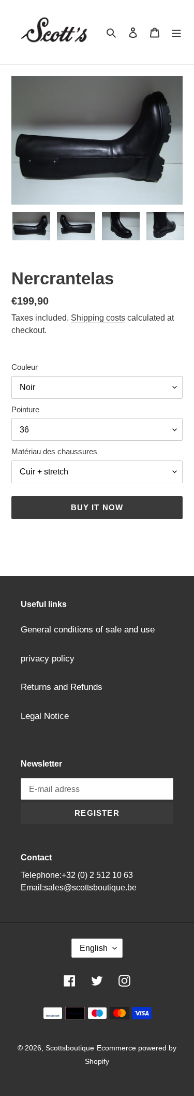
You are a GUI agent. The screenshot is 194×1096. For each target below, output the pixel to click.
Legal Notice (45, 716)
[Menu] (176, 32)
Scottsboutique (70, 1048)
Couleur (24, 367)
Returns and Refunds (61, 687)
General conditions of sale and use (88, 629)
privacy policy (47, 659)
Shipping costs (98, 317)
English (94, 948)
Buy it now (97, 507)
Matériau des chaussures (54, 451)
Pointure (25, 409)
